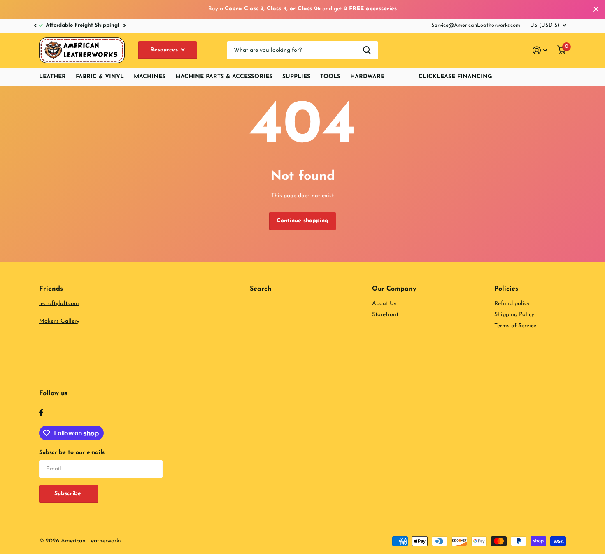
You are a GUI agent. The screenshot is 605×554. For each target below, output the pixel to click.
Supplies (296, 77)
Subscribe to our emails (72, 452)
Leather (52, 77)
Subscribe (68, 494)
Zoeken (367, 50)
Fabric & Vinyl (100, 77)
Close (596, 9)
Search (261, 289)
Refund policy (512, 303)
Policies (506, 289)
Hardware (367, 77)
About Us (384, 303)
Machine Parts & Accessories (223, 77)
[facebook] (41, 412)
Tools (330, 77)
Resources (165, 50)
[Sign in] (540, 50)
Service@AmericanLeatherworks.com (475, 25)
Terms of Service (515, 326)
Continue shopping (302, 221)
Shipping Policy (514, 315)
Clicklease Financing (455, 77)
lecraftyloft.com (59, 303)
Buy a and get (302, 9)
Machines (149, 77)
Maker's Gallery (59, 321)
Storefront (385, 315)
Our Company (394, 289)
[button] (35, 25)
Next (108, 25)
